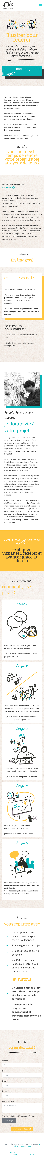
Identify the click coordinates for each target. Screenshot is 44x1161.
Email (4, 1081)
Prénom (5, 1061)
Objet (4, 1091)
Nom (4, 1071)
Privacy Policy (32, 1153)
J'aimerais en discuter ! (22, 1129)
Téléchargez (9, 1120)
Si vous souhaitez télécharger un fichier (18, 1116)
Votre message (8, 1101)
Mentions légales (13, 1153)
